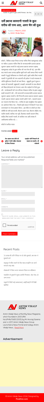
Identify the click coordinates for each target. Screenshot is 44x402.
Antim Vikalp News (17, 33)
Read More (19, 327)
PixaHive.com (22, 399)
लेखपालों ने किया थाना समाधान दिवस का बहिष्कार (20, 270)
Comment (5, 164)
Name (4, 191)
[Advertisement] (22, 364)
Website (4, 207)
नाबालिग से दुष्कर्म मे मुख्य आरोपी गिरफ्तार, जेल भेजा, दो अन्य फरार (18, 14)
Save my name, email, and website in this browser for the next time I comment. (18, 217)
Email (4, 199)
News (15, 131)
